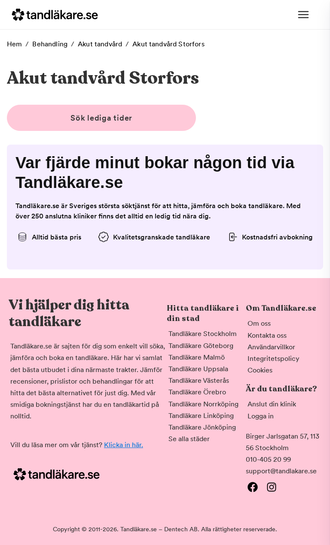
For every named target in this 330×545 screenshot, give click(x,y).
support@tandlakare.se (281, 471)
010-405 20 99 (268, 459)
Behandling (49, 44)
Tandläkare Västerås (198, 380)
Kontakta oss (267, 335)
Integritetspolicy (273, 358)
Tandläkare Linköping (201, 416)
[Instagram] (272, 487)
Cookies (260, 370)
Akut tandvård (100, 44)
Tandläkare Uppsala (198, 369)
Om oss (259, 323)
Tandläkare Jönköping (202, 427)
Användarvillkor (271, 347)
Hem (14, 44)
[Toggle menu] (303, 14)
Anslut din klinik (272, 404)
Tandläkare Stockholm (202, 334)
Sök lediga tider (101, 117)
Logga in (261, 416)
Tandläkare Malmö (196, 357)
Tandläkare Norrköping (203, 404)
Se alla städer (189, 439)
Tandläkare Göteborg (200, 346)
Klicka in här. (123, 445)
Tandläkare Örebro (197, 392)
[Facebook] (253, 487)
